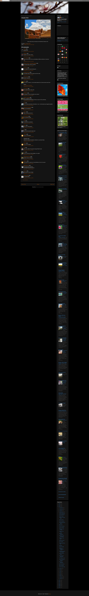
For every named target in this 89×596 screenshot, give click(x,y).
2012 (59, 580)
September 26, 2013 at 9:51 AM (28, 127)
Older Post (52, 184)
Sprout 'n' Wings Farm (62, 380)
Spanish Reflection (61, 534)
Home (38, 184)
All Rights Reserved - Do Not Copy (29, 44)
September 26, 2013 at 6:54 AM (28, 118)
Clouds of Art (61, 519)
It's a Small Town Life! (62, 142)
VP (24, 129)
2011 (59, 581)
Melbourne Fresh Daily (62, 188)
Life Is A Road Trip (62, 448)
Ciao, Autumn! (65, 420)
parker (25, 125)
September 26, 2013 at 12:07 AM (29, 51)
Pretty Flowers (65, 165)
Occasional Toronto (62, 154)
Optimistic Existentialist (27, 107)
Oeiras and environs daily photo (62, 373)
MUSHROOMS (65, 189)
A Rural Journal (61, 497)
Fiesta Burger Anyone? (61, 556)
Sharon (25, 111)
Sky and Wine (61, 565)
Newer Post (23, 184)
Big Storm (60, 524)
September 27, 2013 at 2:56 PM (28, 173)
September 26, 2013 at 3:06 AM (28, 70)
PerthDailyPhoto (61, 224)
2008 (59, 585)
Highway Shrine (61, 540)
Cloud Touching (61, 526)
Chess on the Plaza (61, 532)
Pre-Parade (61, 541)
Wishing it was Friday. (61, 529)
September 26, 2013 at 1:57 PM (28, 141)
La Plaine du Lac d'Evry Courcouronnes (65, 214)
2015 (59, 503)
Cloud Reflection (62, 514)
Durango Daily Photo (62, 410)
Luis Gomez (26, 88)
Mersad (25, 81)
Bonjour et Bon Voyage (63, 362)
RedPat (25, 143)
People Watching (62, 513)
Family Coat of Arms (61, 554)
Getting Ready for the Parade (62, 552)
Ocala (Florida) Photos (62, 262)
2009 (59, 584)
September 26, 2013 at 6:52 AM (28, 114)
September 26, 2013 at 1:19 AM (28, 65)
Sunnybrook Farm (27, 72)
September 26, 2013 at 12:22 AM (29, 61)
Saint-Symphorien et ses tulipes (65, 328)
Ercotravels (25, 67)
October (60, 510)
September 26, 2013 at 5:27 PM (28, 150)
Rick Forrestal (26, 76)
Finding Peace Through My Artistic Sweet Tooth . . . (63, 479)
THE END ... (64, 457)
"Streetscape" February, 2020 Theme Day (65, 244)
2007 (59, 587)
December (61, 507)
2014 (59, 505)
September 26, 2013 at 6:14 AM (28, 95)
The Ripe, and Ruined (62, 237)
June (60, 571)
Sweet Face (64, 256)
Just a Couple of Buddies (62, 560)
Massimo (25, 53)
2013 (59, 506)
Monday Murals (65, 468)
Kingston (60, 545)
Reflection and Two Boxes (61, 536)
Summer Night (65, 133)
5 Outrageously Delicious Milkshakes (65, 351)
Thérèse (25, 134)
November (61, 509)
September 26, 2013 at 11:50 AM (29, 136)
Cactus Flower (61, 527)
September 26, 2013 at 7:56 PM (28, 159)
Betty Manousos (26, 165)
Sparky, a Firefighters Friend (61, 549)
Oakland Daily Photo (27, 156)
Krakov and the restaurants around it (65, 202)
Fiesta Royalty (61, 546)
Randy (62, 17)
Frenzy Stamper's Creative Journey (62, 270)
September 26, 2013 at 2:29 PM (28, 145)
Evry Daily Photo (61, 212)
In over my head (61, 279)
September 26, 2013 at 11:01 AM (29, 132)
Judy (24, 120)
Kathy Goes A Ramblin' (63, 337)
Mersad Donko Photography (28, 85)
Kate (24, 102)
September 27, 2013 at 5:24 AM (28, 163)
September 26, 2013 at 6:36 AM (28, 105)
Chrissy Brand (26, 116)
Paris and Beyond (62, 303)
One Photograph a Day (63, 132)
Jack (24, 147)
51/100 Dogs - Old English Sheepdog (65, 339)
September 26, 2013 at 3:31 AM (28, 79)
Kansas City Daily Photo (63, 467)
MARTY (60, 456)
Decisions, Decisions (61, 562)
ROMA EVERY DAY (62, 419)
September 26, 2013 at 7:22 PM (28, 154)
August (60, 568)
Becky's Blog (61, 349)
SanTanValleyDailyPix (62, 494)
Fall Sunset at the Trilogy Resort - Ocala (65, 264)
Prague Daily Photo (62, 200)
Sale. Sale (60, 271)
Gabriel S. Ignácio (27, 97)
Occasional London (62, 491)
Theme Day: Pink (62, 566)
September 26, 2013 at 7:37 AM (28, 123)
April (60, 574)
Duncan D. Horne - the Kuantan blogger (30, 63)
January (60, 578)
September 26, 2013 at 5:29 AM (28, 86)
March (60, 575)
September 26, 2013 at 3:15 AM (28, 74)
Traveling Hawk (26, 175)
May (60, 572)
